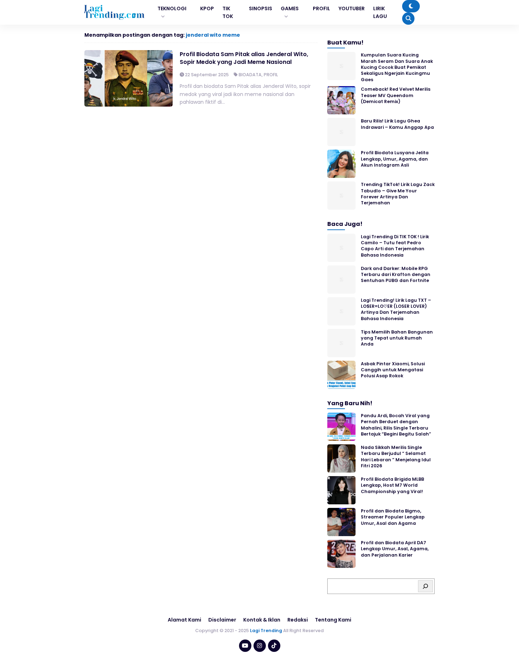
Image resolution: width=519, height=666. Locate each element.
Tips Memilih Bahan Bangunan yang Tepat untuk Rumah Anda (397, 338)
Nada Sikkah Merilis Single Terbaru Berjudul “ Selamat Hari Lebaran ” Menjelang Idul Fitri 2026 (396, 456)
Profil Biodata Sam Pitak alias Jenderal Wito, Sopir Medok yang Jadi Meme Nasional (244, 58)
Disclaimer (222, 619)
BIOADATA (250, 75)
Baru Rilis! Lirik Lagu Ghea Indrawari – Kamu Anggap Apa (397, 124)
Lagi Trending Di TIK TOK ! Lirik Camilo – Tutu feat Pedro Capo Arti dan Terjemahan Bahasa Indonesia (395, 246)
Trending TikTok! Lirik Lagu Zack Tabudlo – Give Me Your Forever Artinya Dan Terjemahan (398, 193)
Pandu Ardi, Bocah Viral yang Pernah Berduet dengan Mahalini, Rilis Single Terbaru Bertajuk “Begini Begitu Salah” (396, 425)
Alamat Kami (184, 619)
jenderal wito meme (213, 34)
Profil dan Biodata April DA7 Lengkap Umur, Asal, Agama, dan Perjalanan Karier (395, 549)
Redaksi (297, 619)
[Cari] (425, 586)
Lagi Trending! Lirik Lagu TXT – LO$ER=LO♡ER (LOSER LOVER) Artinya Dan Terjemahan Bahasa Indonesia (396, 309)
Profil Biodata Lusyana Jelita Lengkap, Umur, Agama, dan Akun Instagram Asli (395, 159)
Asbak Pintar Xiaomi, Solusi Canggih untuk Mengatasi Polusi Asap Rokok (393, 370)
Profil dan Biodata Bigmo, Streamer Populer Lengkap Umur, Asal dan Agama (393, 517)
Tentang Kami (333, 619)
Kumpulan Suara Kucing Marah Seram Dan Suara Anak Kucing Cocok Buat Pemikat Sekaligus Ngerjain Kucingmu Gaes (397, 67)
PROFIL (271, 75)
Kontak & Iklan (261, 619)
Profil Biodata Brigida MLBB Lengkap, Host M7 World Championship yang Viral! (392, 485)
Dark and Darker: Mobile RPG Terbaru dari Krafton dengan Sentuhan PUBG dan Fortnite (395, 274)
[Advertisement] (259, 646)
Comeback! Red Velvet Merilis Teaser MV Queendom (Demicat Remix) (395, 95)
